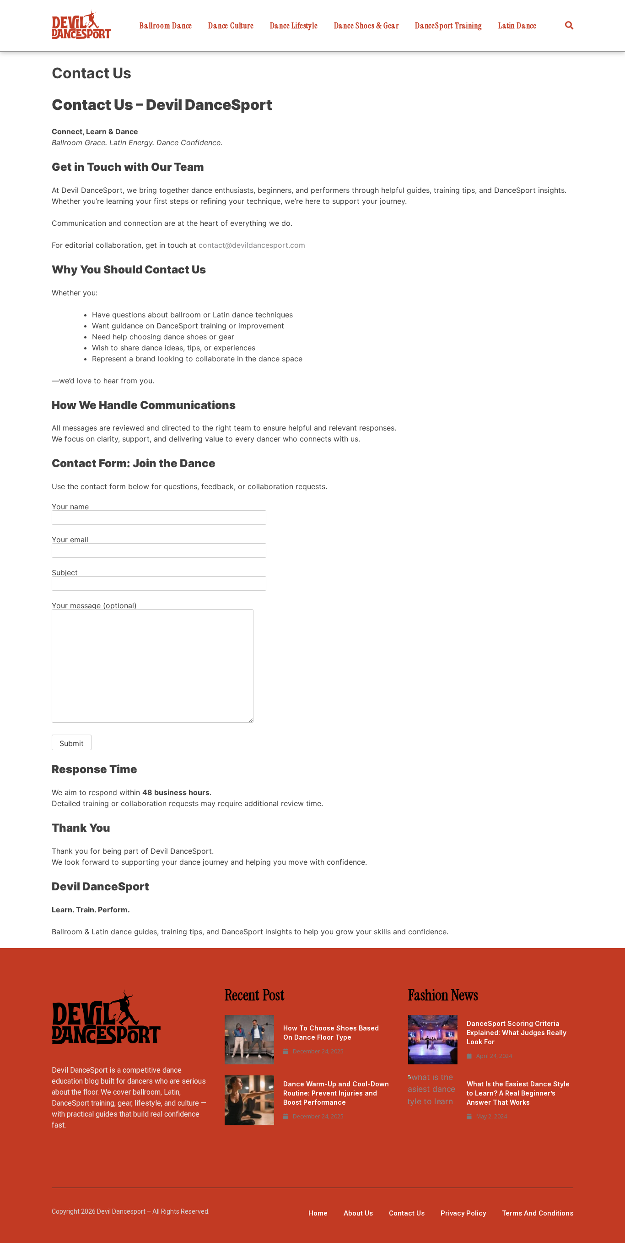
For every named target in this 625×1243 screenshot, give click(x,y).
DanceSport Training (448, 25)
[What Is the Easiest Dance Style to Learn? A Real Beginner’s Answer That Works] (433, 1100)
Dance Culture (230, 25)
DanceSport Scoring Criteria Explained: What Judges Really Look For (516, 1032)
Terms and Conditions (537, 1213)
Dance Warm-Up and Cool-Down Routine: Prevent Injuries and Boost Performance (336, 1093)
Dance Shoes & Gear (366, 25)
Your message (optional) (94, 606)
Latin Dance (517, 25)
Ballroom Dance (166, 25)
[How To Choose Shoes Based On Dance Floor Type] (249, 1039)
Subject (65, 573)
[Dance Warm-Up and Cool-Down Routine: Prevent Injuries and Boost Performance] (249, 1100)
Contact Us (407, 1213)
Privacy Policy (463, 1213)
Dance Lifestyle (294, 25)
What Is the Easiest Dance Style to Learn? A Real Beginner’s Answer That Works (518, 1093)
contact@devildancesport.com (252, 245)
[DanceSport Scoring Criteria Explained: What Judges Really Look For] (433, 1039)
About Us (358, 1213)
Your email (70, 540)
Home (318, 1213)
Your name (70, 507)
